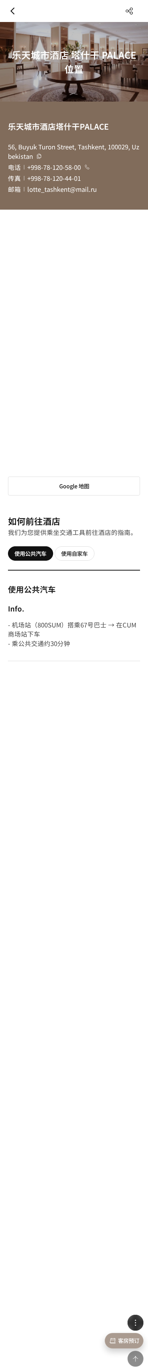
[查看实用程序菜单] (135, 1322)
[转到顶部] (135, 1358)
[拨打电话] (87, 167)
